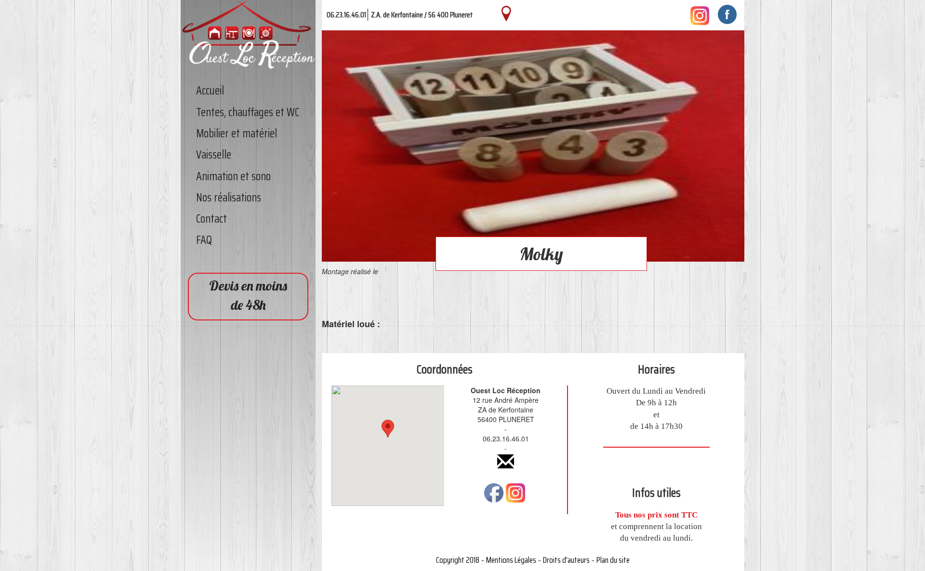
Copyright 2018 (457, 560)
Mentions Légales (511, 560)
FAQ (204, 240)
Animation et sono (233, 176)
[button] (388, 437)
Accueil (210, 90)
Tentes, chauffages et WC (247, 112)
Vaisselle (213, 155)
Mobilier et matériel (236, 133)
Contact (211, 219)
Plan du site (613, 560)
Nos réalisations (228, 197)
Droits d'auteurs (566, 560)
